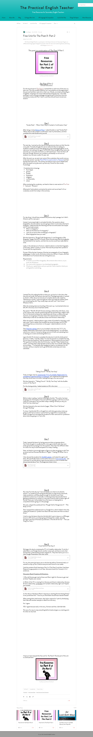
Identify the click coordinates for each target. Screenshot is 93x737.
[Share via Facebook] (23, 696)
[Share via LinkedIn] (29, 696)
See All (75, 707)
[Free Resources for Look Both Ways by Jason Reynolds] (67, 715)
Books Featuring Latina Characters (42, 692)
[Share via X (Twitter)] (26, 696)
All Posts (18, 23)
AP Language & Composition (45, 23)
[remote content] (46, 110)
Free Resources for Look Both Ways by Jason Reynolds (66, 723)
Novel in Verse (40, 689)
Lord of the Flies (33, 23)
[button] (74, 23)
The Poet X (25, 23)
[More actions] (69, 32)
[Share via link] (33, 696)
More (55, 23)
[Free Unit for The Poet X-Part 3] (26, 715)
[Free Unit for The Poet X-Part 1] (46, 715)
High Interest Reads (31, 692)
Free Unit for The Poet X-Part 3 (25, 722)
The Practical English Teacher (47, 7)
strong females (32, 689)
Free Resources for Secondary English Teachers (48, 12)
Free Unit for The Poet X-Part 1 (46, 722)
